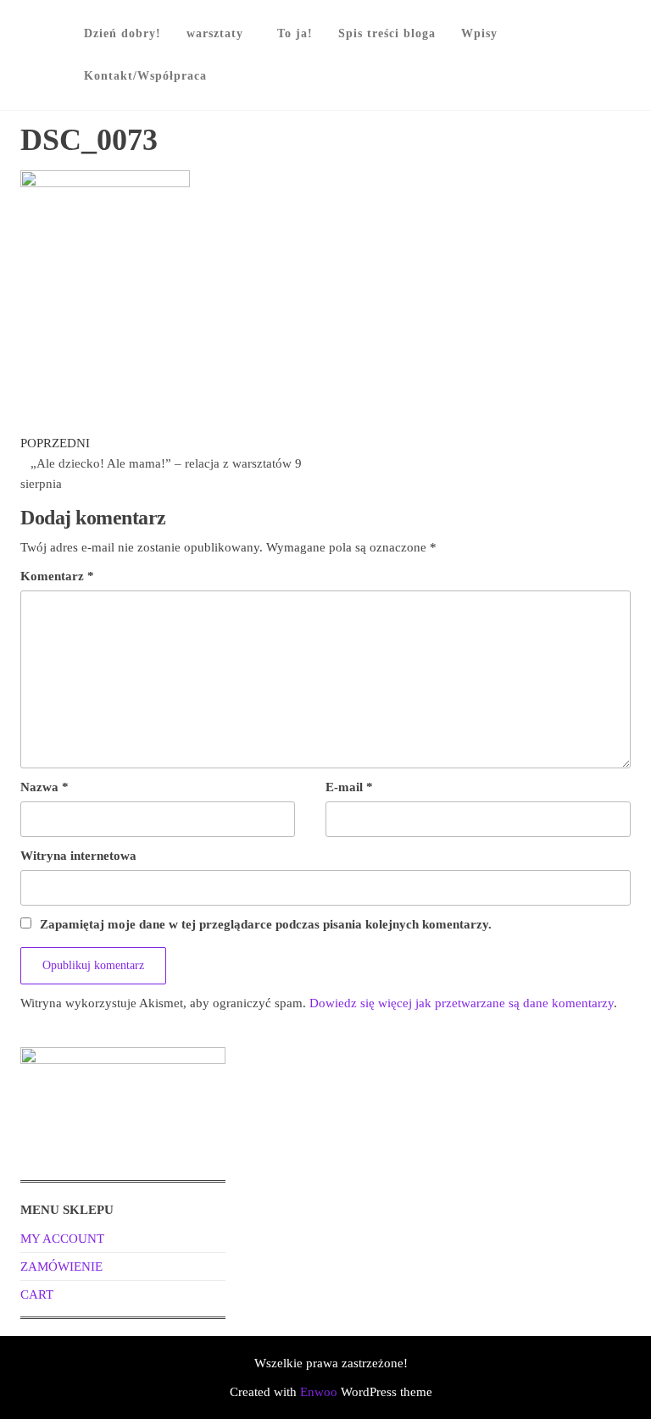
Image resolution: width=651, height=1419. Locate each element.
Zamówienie (61, 1266)
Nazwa (44, 787)
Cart (36, 1294)
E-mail (349, 787)
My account (62, 1238)
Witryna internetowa (78, 855)
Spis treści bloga (387, 33)
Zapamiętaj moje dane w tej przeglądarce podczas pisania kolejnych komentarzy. (266, 924)
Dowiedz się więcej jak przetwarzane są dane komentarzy (461, 1003)
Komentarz (57, 576)
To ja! (295, 33)
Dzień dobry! (122, 33)
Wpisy (479, 33)
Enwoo (318, 1392)
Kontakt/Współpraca (145, 75)
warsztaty (214, 33)
